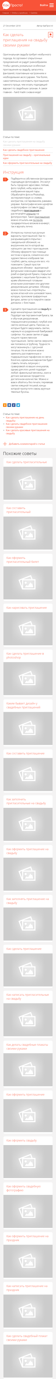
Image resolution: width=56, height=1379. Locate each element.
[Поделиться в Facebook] (14, 405)
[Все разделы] (51, 5)
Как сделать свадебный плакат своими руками (27, 1338)
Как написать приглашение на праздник (27, 1288)
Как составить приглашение (25, 753)
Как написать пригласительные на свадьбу (27, 996)
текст (42, 207)
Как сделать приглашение (23, 949)
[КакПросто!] (12, 5)
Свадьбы (34, 13)
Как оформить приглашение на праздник (27, 1238)
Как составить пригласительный (18, 510)
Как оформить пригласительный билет (22, 560)
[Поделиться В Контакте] (9, 405)
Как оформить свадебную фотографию (23, 1188)
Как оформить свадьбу (21, 1140)
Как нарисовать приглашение (26, 608)
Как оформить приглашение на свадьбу (27, 851)
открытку (31, 213)
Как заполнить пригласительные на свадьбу (26, 801)
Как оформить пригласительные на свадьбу (27, 163)
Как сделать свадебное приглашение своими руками (26, 425)
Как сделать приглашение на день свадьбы (25, 419)
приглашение (42, 216)
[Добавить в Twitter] (18, 405)
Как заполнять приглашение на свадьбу (27, 901)
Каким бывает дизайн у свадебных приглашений (23, 705)
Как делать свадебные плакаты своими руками (27, 1046)
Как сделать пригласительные (26, 462)
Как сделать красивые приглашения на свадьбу (28, 432)
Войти (44, 5)
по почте (38, 220)
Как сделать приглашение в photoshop (25, 655)
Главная (5, 13)
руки (45, 334)
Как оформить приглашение (25, 1094)
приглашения (31, 210)
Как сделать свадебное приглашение (24, 150)
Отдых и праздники (20, 13)
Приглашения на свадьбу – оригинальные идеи (26, 156)
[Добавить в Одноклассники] (5, 405)
